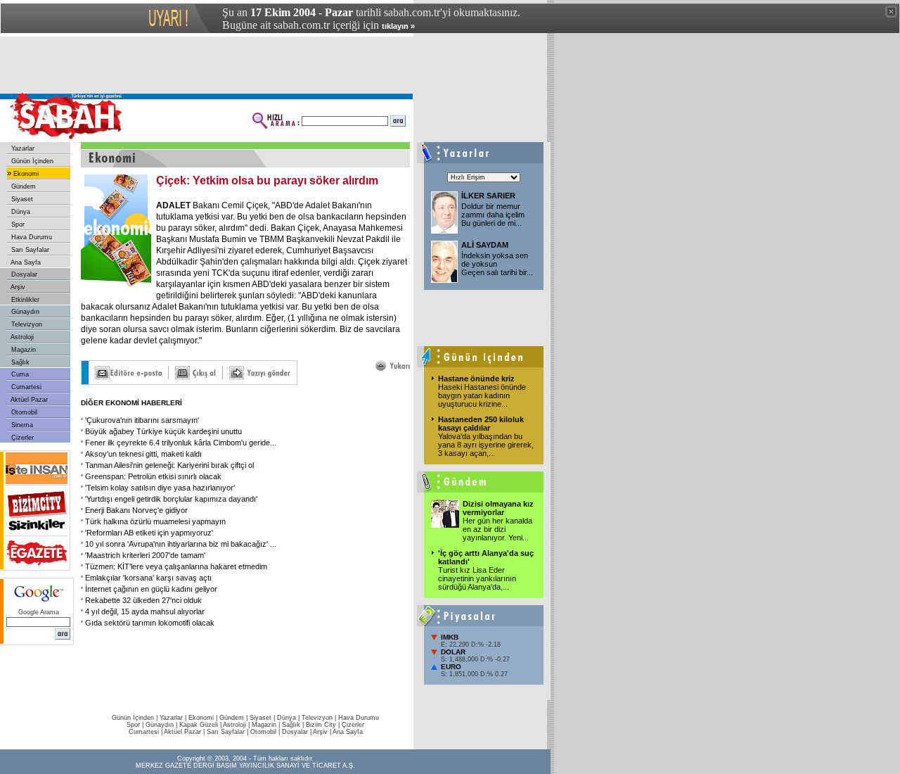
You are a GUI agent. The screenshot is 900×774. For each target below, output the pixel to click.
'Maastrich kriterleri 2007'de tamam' (145, 555)
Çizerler (21, 437)
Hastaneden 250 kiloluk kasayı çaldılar (481, 423)
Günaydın (24, 311)
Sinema (21, 425)
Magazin (22, 349)
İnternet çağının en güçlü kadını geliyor (151, 589)
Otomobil (23, 412)
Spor (17, 224)
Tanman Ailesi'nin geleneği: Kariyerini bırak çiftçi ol (169, 465)
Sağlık (19, 362)
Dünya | (289, 717)
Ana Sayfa (25, 262)
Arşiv (17, 287)
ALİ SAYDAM (484, 245)
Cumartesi (25, 387)
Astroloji (21, 337)
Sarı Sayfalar (29, 249)
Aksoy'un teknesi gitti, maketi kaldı (143, 454)
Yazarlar (21, 148)
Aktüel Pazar (28, 399)
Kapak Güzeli (198, 724)
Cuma (19, 374)
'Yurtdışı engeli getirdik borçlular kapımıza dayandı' (171, 499)
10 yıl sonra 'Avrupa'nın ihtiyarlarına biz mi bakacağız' (180, 544)
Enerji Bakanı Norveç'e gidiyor (136, 510)
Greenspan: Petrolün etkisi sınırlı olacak (153, 476)
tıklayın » (398, 26)
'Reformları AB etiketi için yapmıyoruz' (149, 532)
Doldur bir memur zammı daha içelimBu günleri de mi (493, 214)
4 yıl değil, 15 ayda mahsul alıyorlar (145, 611)
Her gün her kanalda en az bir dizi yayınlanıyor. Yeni (497, 529)
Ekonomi (25, 173)
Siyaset (21, 199)
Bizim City (321, 724)
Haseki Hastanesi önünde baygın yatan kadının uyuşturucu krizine (482, 395)
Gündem (22, 186)
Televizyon (25, 324)
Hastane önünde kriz (476, 378)
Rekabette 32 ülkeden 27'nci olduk (143, 600)
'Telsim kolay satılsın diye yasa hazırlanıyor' (160, 487)
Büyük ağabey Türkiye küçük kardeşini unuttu (163, 431)
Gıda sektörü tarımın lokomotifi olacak (149, 622)
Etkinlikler (24, 299)
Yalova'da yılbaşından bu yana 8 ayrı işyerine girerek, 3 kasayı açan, (486, 444)
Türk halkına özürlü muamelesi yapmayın (155, 521)
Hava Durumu (30, 237)
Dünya (19, 211)
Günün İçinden (31, 161)
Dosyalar (23, 274)
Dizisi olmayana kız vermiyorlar (498, 508)
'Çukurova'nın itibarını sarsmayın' (142, 420)
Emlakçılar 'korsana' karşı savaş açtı (148, 577)
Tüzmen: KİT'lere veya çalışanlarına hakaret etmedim (176, 566)
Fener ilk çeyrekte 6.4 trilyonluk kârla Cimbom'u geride (180, 442)
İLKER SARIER (488, 195)
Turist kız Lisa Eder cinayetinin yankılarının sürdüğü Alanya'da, (477, 578)
